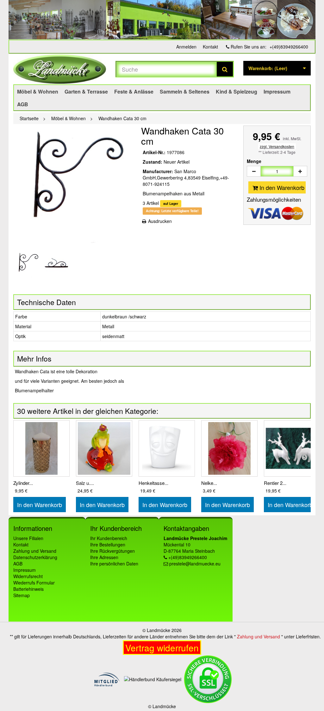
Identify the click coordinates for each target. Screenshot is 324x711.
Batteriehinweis (28, 589)
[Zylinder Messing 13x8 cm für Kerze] (41, 448)
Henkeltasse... (153, 482)
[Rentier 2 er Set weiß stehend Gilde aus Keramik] (292, 448)
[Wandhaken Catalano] (27, 264)
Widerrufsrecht (28, 576)
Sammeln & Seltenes (184, 91)
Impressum (277, 91)
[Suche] (225, 69)
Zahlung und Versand (34, 551)
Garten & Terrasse (86, 91)
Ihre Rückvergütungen (112, 551)
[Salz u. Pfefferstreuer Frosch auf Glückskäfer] (104, 448)
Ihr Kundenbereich (108, 538)
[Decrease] (254, 171)
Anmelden (186, 46)
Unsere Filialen (28, 538)
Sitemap (21, 595)
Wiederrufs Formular (34, 582)
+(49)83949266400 (289, 46)
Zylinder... (23, 482)
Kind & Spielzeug (236, 91)
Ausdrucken (159, 221)
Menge (254, 161)
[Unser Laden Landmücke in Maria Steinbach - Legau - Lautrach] (162, 19)
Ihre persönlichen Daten (114, 563)
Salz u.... (85, 482)
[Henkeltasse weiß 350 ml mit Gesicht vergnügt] (167, 448)
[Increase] (300, 171)
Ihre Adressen (104, 557)
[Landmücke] (59, 69)
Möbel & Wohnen (37, 91)
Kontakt (210, 46)
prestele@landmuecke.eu (195, 563)
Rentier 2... (275, 482)
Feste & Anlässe (133, 91)
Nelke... (209, 482)
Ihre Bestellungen (107, 544)
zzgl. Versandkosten (277, 146)
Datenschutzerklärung (35, 557)
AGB (22, 104)
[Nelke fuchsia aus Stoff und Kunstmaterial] (229, 448)
